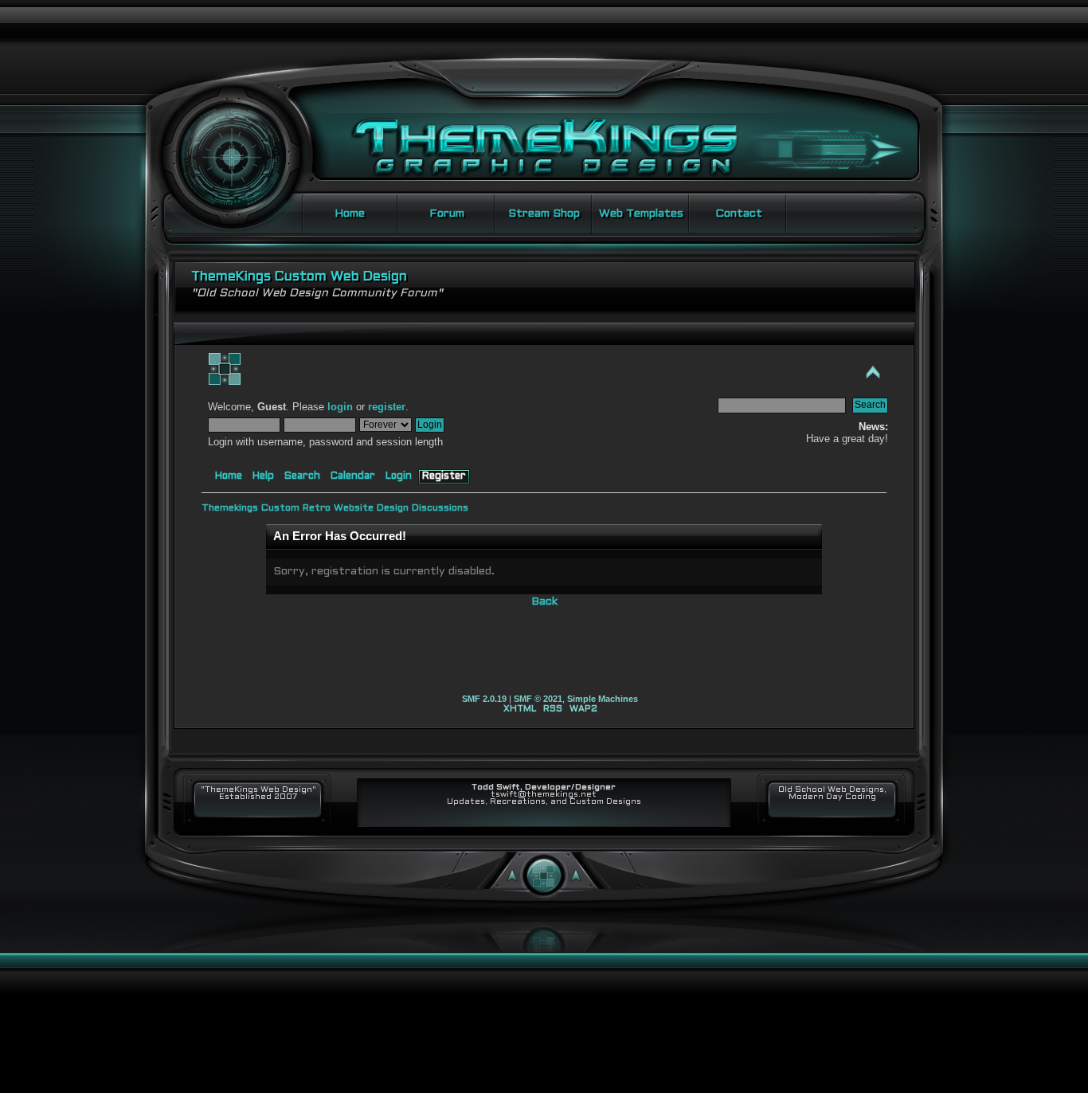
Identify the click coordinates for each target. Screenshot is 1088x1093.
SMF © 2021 (538, 698)
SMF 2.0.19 (484, 698)
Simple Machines (602, 698)
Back (544, 602)
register (386, 407)
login (340, 407)
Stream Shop (544, 214)
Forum (446, 214)
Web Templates (641, 214)
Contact (738, 214)
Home (350, 214)
